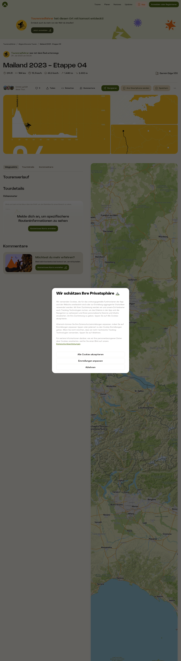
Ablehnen (90, 367)
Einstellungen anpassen (90, 360)
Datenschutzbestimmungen (68, 344)
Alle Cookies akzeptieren (91, 354)
